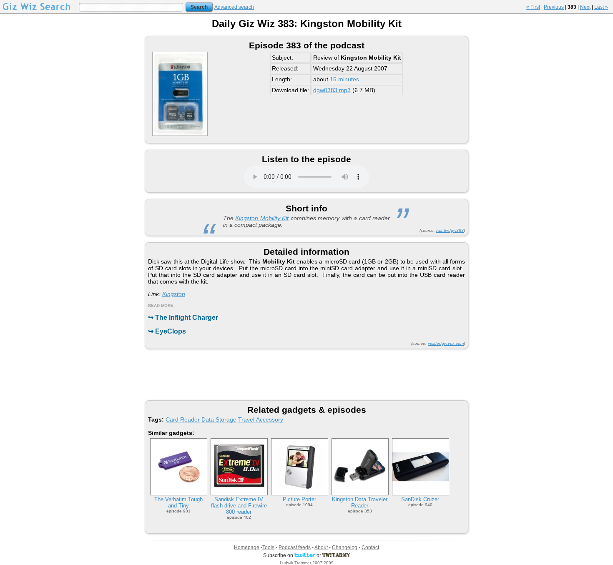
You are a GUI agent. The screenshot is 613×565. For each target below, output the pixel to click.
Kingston (173, 294)
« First (533, 7)
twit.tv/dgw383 (450, 230)
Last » (601, 7)
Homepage (246, 547)
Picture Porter (299, 499)
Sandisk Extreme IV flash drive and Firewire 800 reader (239, 505)
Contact (370, 547)
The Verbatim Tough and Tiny (178, 502)
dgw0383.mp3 (332, 90)
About (321, 547)
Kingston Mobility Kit (262, 218)
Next (585, 7)
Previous (554, 7)
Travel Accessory (260, 419)
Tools (268, 547)
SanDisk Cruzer (420, 499)
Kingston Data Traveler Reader (359, 502)
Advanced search (234, 7)
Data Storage (218, 419)
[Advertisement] (306, 374)
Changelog (344, 547)
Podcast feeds (295, 547)
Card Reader (183, 419)
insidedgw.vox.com (446, 343)
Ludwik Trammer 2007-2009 (307, 562)
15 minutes (344, 79)
